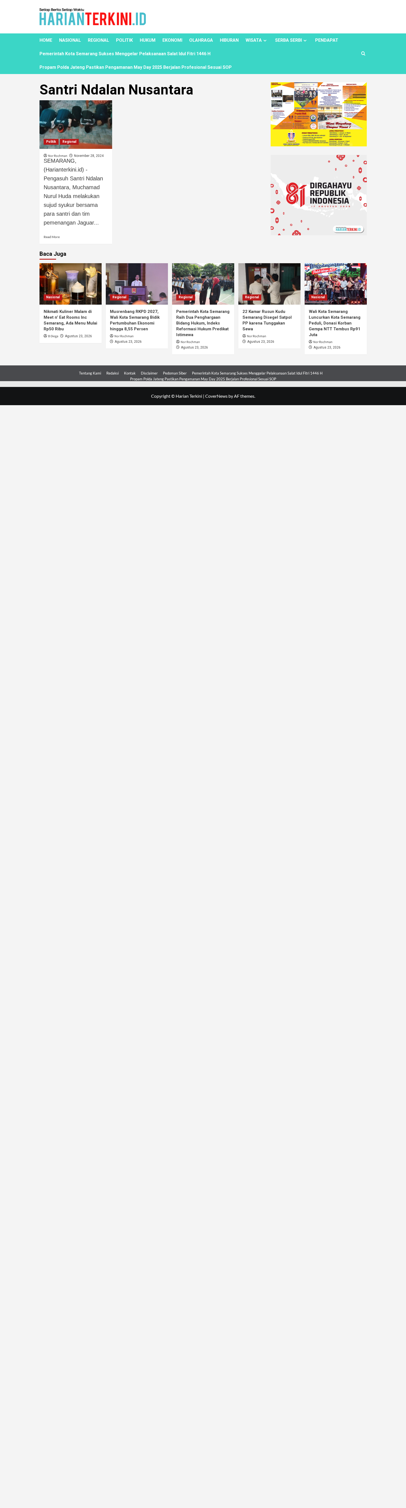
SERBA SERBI (288, 40)
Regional (69, 142)
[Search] (363, 54)
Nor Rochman (124, 336)
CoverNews (216, 396)
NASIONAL (70, 40)
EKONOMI (172, 40)
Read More (52, 237)
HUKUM (147, 40)
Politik (51, 142)
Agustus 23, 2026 (78, 336)
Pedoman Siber (175, 373)
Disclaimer (149, 373)
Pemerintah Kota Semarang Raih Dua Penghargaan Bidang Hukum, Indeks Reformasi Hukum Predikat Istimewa (203, 323)
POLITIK (124, 40)
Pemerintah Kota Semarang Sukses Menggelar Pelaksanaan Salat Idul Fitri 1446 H (124, 53)
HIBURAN (229, 40)
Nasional (53, 297)
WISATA (254, 40)
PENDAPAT (326, 40)
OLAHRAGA (201, 40)
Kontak (130, 373)
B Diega (53, 336)
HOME (45, 40)
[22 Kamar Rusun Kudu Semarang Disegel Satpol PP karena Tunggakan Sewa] (269, 284)
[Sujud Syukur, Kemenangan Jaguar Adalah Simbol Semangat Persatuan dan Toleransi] (75, 124)
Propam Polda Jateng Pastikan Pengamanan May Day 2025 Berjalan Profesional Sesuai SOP (135, 67)
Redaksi (112, 373)
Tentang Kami (90, 373)
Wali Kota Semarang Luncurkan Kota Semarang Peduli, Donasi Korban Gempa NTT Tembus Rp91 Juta (334, 323)
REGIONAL (98, 40)
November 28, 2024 (89, 156)
